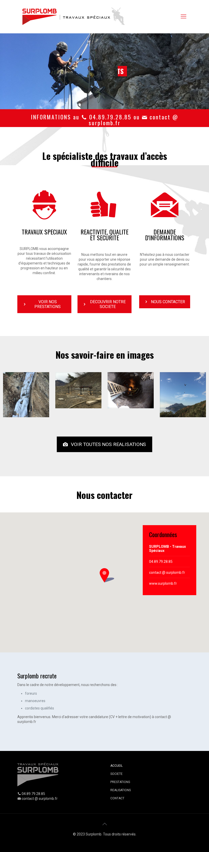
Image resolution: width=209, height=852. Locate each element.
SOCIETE (116, 774)
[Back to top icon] (104, 824)
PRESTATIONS (120, 782)
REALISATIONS (120, 790)
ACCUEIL (116, 765)
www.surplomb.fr (163, 583)
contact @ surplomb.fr (167, 572)
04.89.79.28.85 (161, 562)
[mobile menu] (183, 16)
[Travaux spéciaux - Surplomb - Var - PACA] (74, 16)
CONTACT (117, 798)
